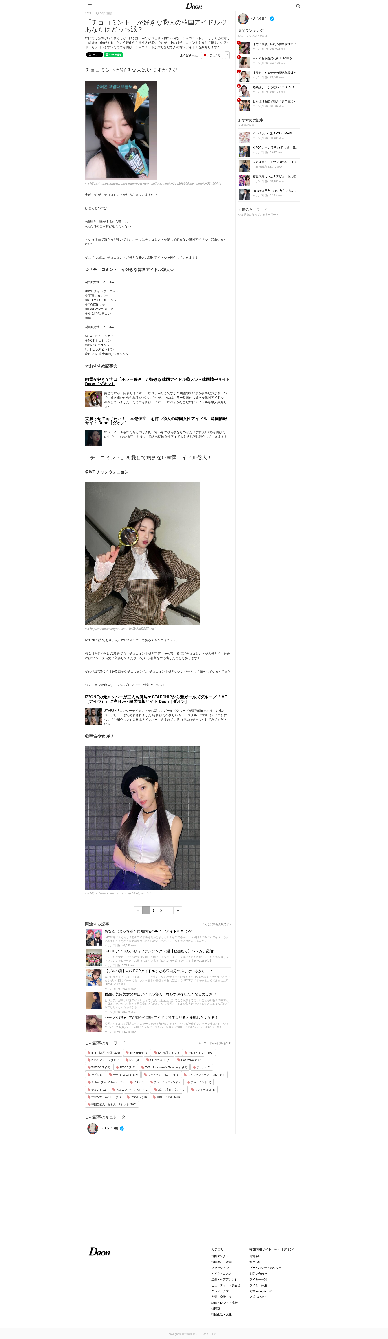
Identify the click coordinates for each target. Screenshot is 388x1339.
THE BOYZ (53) (100, 1067)
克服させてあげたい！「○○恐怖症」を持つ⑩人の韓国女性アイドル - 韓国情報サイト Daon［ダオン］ (156, 421)
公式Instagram (258, 1291)
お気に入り (213, 55)
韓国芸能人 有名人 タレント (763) (113, 1104)
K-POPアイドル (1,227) (105, 1060)
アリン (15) (203, 1067)
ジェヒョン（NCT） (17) (162, 1074)
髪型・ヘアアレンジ (224, 1279)
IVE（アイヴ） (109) (200, 1052)
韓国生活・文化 (221, 1314)
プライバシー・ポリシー (265, 1267)
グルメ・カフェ (221, 1291)
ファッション (220, 1267)
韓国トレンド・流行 (224, 1302)
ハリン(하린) (112, 945)
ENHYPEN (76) (138, 1052)
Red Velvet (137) (191, 1060)
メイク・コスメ (221, 1273)
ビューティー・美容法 (225, 1285)
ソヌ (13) (138, 1082)
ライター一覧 (258, 1279)
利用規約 (255, 1262)
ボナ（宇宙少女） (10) (171, 1089)
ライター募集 (258, 1285)
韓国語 (215, 1308)
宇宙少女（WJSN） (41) (106, 1097)
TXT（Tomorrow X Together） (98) (165, 1067)
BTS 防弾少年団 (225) (105, 1052)
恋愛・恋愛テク (221, 1297)
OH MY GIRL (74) (161, 1060)
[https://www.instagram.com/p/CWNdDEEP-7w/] (158, 553)
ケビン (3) (97, 1074)
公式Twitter (256, 1297)
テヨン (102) (99, 1089)
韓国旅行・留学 (221, 1262)
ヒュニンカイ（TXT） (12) (132, 1089)
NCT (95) (135, 1060)
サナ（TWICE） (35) (125, 1074)
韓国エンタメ (220, 1256)
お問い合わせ (258, 1273)
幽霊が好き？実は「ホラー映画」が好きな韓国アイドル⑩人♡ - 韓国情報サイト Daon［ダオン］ (157, 381)
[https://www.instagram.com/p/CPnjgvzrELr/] (158, 818)
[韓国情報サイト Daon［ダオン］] (193, 5)
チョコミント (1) (200, 1082)
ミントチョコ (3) (204, 1089)
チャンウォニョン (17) (167, 1082)
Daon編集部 (260, 166)
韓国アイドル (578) (168, 1097)
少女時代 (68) (138, 1097)
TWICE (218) (127, 1067)
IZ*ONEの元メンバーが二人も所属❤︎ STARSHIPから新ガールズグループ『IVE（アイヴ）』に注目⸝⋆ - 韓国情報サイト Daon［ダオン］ (156, 699)
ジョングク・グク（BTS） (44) (206, 1074)
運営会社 (255, 1256)
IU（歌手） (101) (168, 1052)
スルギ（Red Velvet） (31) (107, 1082)
